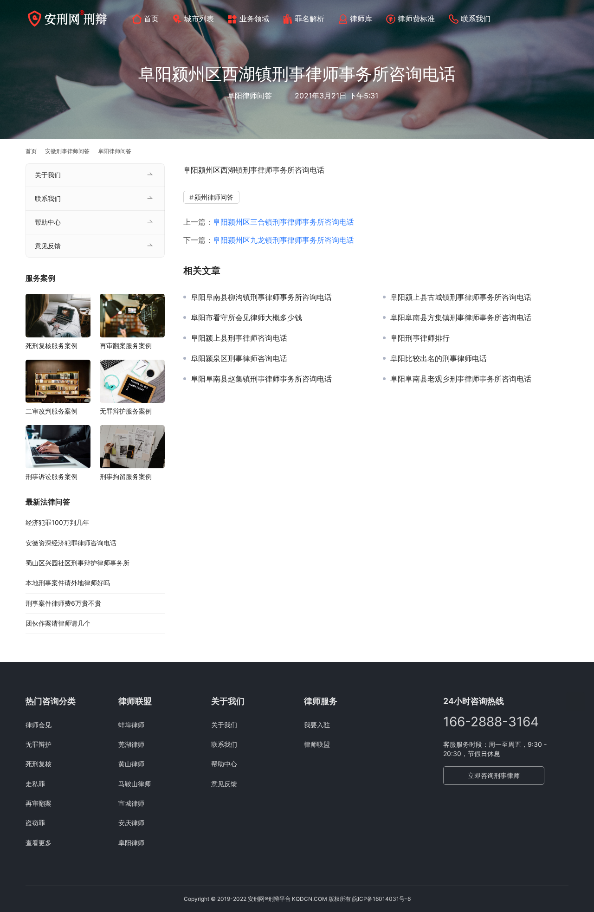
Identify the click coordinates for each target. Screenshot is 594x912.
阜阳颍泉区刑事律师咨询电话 (239, 358)
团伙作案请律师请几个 (58, 623)
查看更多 (39, 843)
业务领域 (254, 18)
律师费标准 (416, 18)
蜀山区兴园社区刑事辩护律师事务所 (77, 563)
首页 (151, 18)
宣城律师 (131, 803)
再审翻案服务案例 (126, 345)
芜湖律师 (131, 744)
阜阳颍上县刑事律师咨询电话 (239, 338)
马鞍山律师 (134, 784)
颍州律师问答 (213, 197)
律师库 (361, 18)
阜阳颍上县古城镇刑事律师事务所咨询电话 (460, 297)
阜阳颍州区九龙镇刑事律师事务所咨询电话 (283, 240)
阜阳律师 (131, 843)
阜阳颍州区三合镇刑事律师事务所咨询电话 (283, 221)
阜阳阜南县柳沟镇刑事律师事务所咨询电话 (261, 297)
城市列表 (199, 18)
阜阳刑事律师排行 (420, 338)
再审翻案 (39, 803)
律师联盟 (317, 744)
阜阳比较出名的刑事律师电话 (438, 358)
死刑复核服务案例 (51, 345)
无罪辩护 (39, 744)
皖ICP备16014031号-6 (381, 898)
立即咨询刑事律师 (494, 775)
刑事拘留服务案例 (126, 476)
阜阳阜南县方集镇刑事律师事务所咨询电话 (460, 317)
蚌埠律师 (131, 725)
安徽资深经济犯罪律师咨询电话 (71, 543)
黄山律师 (131, 764)
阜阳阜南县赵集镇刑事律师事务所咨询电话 (261, 379)
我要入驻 (317, 725)
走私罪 (35, 784)
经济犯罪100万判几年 (57, 522)
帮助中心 (48, 222)
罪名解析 (309, 18)
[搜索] (564, 18)
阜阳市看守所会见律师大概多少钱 (246, 317)
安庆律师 (131, 823)
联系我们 (476, 18)
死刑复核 (39, 764)
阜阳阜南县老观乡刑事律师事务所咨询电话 (460, 379)
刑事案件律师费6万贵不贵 (63, 603)
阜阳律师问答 (249, 95)
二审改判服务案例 (51, 411)
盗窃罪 (35, 823)
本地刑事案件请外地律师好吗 (68, 583)
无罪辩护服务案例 (126, 411)
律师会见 (39, 725)
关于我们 (48, 175)
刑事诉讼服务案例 (51, 476)
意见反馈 (48, 246)
